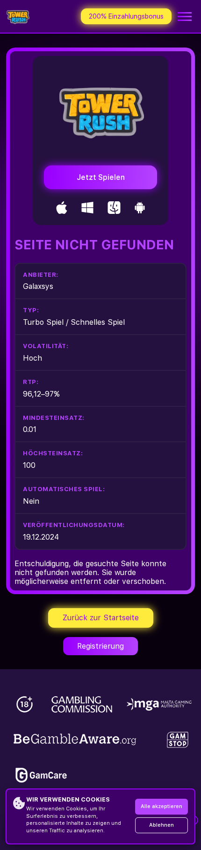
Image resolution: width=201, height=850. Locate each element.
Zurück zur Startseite (101, 617)
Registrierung (100, 646)
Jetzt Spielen (101, 177)
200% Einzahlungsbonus (126, 16)
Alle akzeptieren (161, 806)
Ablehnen (161, 825)
